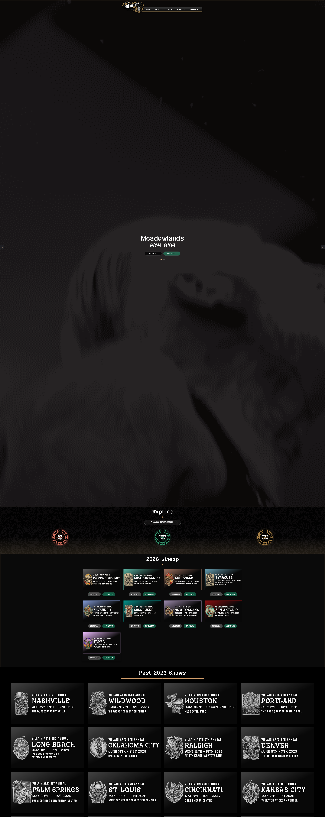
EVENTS (157, 9)
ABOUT (148, 9)
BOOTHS (193, 9)
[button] (323, 247)
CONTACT (180, 9)
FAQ (168, 9)
